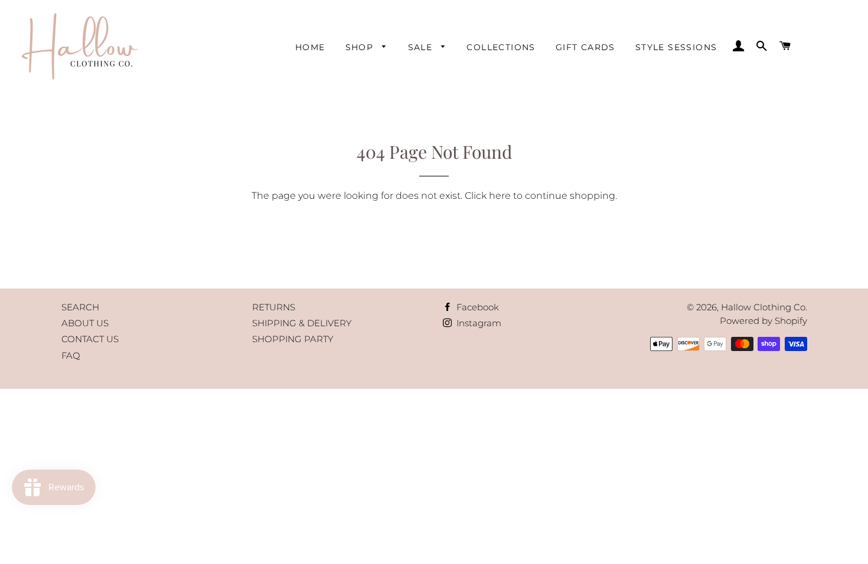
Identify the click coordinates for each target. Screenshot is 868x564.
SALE (422, 47)
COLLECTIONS (500, 47)
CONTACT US (90, 339)
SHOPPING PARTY (292, 339)
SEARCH (80, 307)
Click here (488, 195)
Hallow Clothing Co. (764, 307)
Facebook (476, 307)
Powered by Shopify (763, 320)
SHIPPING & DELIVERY (301, 323)
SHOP (361, 47)
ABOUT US (85, 323)
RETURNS (273, 307)
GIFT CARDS (585, 47)
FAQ (70, 355)
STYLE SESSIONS (676, 47)
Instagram (477, 323)
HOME (310, 47)
